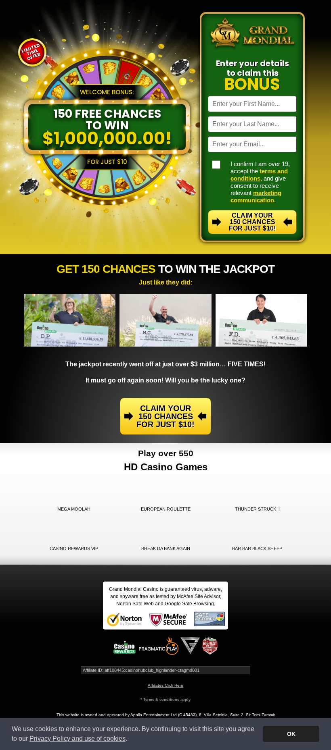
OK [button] (291, 734)
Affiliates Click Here (165, 685)
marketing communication (255, 196)
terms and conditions (259, 175)
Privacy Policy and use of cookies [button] (77, 738)
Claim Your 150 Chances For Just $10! (252, 222)
